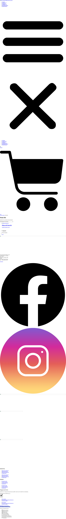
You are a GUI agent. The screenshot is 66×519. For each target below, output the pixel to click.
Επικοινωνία (4, 483)
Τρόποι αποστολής (5, 487)
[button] (33, 73)
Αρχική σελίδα (2, 215)
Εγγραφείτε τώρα (7, 227)
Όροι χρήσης (4, 502)
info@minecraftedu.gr (5, 258)
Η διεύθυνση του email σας (4, 493)
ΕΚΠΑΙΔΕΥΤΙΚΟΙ (5, 5)
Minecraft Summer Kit (5, 472)
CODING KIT (4, 141)
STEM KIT (4, 3)
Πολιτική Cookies (4, 500)
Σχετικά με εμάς (4, 481)
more (2, 234)
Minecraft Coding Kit (5, 470)
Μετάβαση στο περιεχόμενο (4, 505)
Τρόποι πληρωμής (5, 486)
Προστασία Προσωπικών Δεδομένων (7, 499)
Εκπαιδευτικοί (4, 473)
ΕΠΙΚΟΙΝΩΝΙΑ (4, 6)
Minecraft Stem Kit (5, 471)
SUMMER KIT (4, 4)
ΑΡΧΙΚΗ (3, 140)
